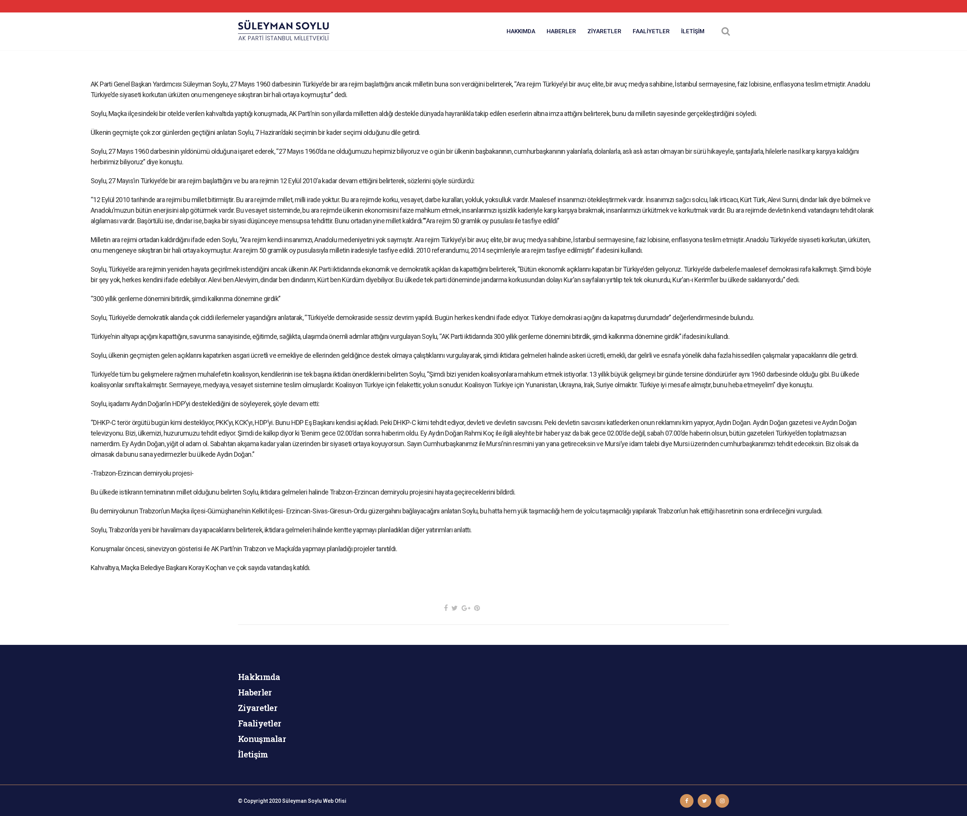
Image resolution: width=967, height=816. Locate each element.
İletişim (253, 754)
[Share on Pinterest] (477, 608)
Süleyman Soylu (302, 801)
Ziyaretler (257, 707)
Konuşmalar (262, 738)
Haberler (255, 692)
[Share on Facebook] (446, 608)
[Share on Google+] (466, 608)
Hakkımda (259, 676)
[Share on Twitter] (454, 608)
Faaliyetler (259, 723)
